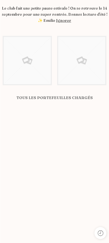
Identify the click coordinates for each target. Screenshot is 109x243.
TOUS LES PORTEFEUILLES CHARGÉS (54, 97)
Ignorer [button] (63, 20)
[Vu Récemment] (100, 233)
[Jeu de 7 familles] (27, 60)
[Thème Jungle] (81, 60)
